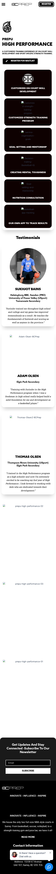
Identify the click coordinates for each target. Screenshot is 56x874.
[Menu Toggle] (3, 4)
